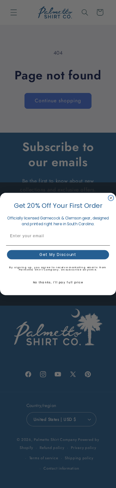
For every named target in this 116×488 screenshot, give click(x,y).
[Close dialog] (111, 198)
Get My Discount (57, 255)
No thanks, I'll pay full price (58, 282)
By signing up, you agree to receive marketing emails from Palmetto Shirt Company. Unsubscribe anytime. (58, 268)
